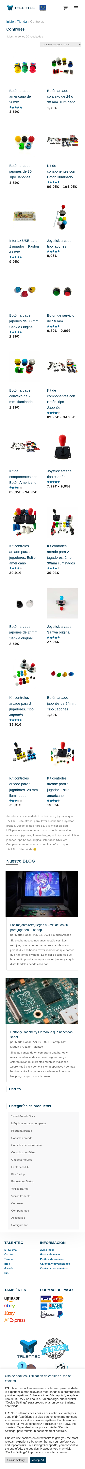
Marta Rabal (23, 934)
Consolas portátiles (23, 1152)
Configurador (19, 1225)
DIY (63, 1041)
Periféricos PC (20, 1167)
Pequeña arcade (21, 1130)
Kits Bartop (18, 1174)
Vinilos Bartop (19, 1188)
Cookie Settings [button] (16, 1460)
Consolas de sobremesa (26, 1145)
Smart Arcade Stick (23, 1116)
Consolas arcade (21, 1138)
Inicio (10, 21)
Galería (8, 1268)
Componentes (20, 1210)
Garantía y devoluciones (55, 1263)
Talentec (37, 1046)
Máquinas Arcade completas (29, 1123)
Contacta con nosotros (54, 1268)
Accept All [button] (38, 1460)
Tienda (22, 21)
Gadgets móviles (21, 1159)
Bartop (55, 1041)
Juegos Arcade (62, 934)
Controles (17, 1203)
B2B (6, 1273)
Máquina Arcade (20, 1046)
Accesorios (18, 1217)
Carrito (8, 1254)
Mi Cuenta (10, 1249)
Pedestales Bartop (22, 1181)
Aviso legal (47, 1249)
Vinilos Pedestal (21, 1196)
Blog (7, 1263)
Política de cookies (51, 1259)
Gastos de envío (50, 1254)
